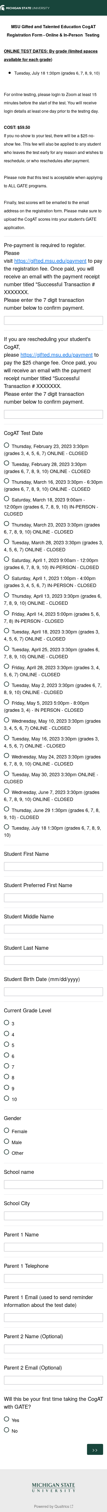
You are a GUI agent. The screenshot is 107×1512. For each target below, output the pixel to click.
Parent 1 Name (21, 1234)
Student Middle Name (29, 916)
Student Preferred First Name (39, 885)
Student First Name (26, 853)
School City (17, 1203)
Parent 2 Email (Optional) (33, 1367)
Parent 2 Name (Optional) (33, 1336)
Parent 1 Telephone (26, 1265)
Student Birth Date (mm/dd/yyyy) (42, 979)
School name (19, 1171)
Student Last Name (26, 947)
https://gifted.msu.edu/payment (50, 260)
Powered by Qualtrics (51, 1506)
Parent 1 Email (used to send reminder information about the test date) (48, 1300)
